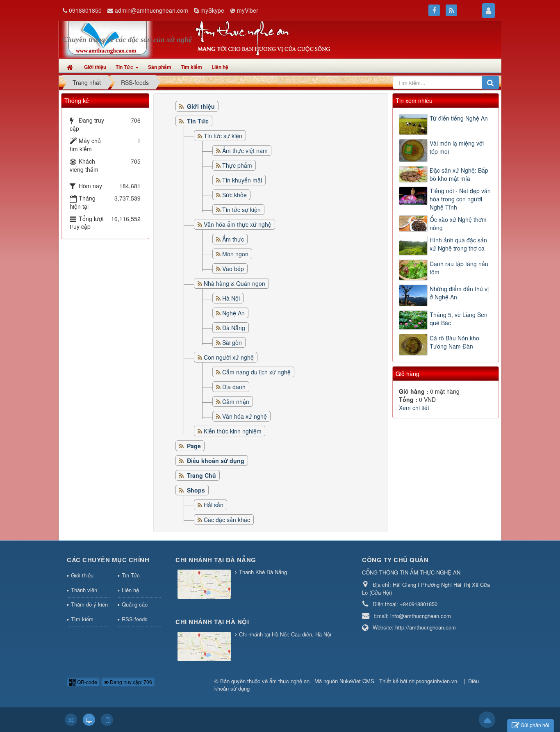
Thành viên (84, 590)
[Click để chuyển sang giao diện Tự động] (71, 720)
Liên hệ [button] (220, 67)
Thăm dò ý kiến (89, 604)
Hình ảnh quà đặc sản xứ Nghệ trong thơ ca (458, 244)
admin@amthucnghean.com (151, 10)
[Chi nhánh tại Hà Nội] (205, 647)
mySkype (212, 10)
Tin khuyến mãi (242, 180)
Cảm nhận (235, 401)
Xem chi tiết (414, 408)
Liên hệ (130, 590)
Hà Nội (231, 298)
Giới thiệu (82, 575)
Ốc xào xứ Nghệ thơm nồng (458, 223)
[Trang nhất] (70, 67)
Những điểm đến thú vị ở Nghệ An (459, 293)
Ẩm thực (233, 239)
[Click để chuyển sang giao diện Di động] (107, 720)
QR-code (86, 681)
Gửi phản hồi (535, 724)
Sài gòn (232, 342)
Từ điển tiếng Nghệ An (459, 118)
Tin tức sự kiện (223, 136)
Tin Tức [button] (125, 67)
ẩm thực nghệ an (289, 681)
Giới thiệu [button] (95, 67)
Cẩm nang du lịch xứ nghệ (256, 372)
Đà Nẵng (233, 328)
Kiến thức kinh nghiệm (233, 431)
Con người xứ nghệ (229, 357)
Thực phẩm (237, 165)
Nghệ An (233, 313)
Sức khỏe (234, 195)
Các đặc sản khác (227, 519)
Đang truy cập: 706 (130, 681)
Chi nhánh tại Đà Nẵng (215, 559)
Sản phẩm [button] (159, 67)
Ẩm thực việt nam (245, 150)
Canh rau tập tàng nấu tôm (459, 268)
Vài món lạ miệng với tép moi (457, 147)
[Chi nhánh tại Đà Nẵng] (205, 585)
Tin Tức (131, 575)
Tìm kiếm (82, 619)
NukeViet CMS (356, 681)
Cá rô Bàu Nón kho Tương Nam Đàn (454, 342)
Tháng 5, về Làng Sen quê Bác (458, 318)
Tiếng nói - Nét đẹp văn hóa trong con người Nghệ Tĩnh (460, 199)
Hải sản (213, 505)
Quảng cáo (135, 604)
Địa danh (234, 387)
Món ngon (235, 254)
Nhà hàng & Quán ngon (234, 283)
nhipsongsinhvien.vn (433, 681)
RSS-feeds (135, 619)
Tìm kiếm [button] (191, 67)
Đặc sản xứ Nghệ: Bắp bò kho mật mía (459, 174)
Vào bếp (233, 269)
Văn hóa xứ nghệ (244, 416)
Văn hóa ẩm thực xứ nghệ (237, 224)
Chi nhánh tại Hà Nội (212, 621)
